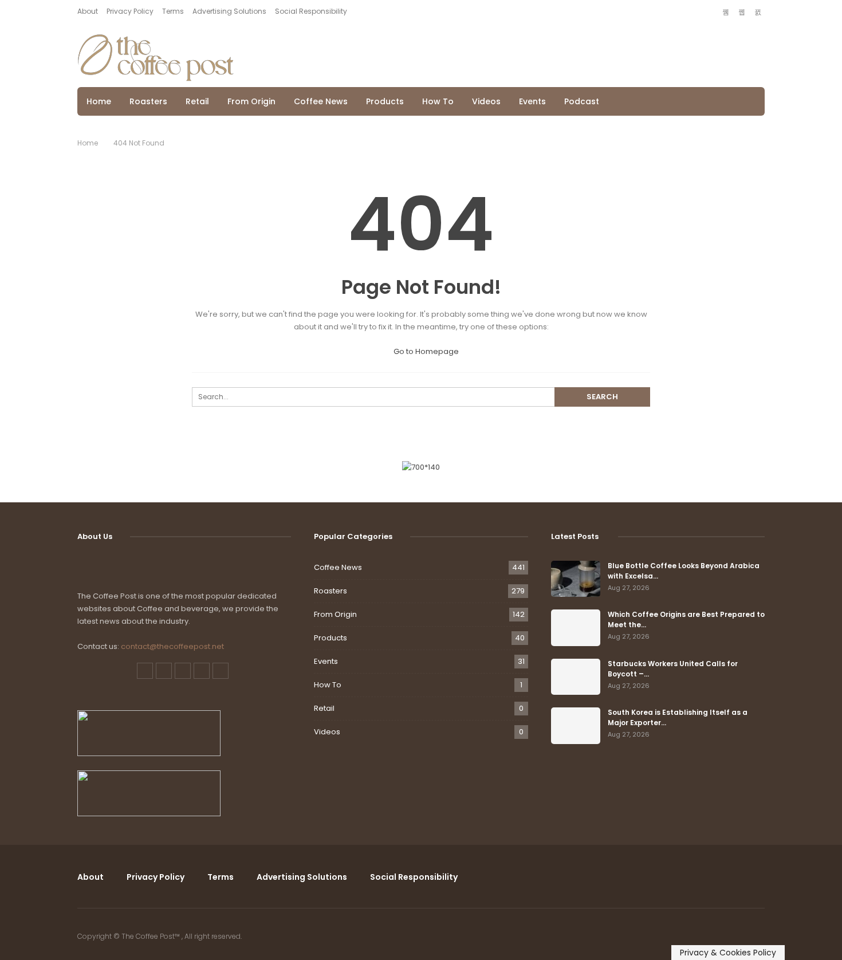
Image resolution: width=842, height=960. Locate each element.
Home (98, 101)
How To (438, 101)
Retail (197, 101)
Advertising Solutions (229, 11)
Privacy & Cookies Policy (728, 952)
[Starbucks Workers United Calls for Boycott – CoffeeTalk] (575, 677)
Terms (173, 11)
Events (532, 101)
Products (385, 101)
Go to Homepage (425, 351)
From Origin (251, 101)
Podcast (581, 101)
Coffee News (321, 101)
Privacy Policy (130, 11)
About (87, 11)
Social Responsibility (311, 11)
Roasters (148, 101)
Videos (486, 101)
